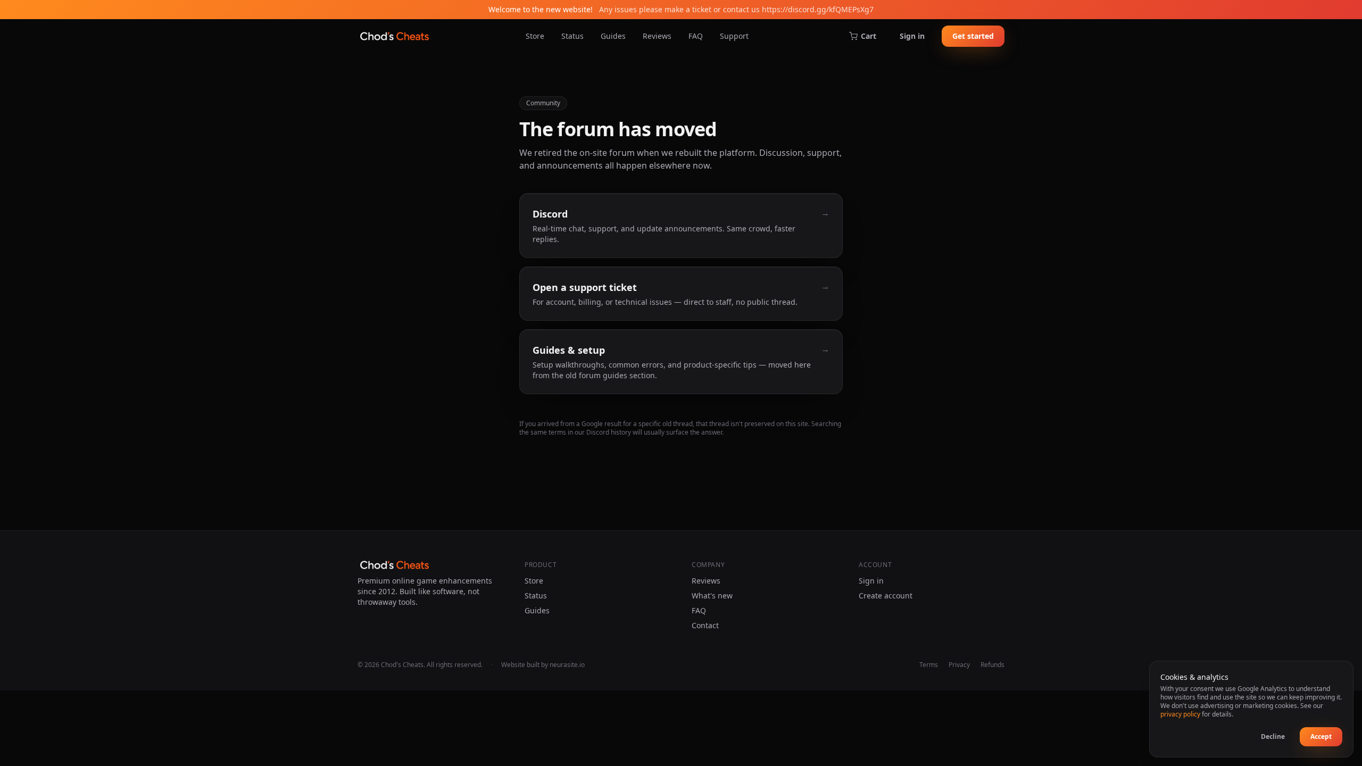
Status (572, 36)
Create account (885, 595)
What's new (712, 595)
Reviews (657, 36)
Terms (928, 665)
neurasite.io (567, 664)
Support (734, 36)
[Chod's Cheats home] (394, 36)
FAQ (695, 36)
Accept (1321, 736)
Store (535, 36)
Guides (613, 36)
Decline (1273, 736)
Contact (705, 625)
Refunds (992, 665)
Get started (973, 36)
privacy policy (1180, 714)
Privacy (959, 665)
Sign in (912, 36)
